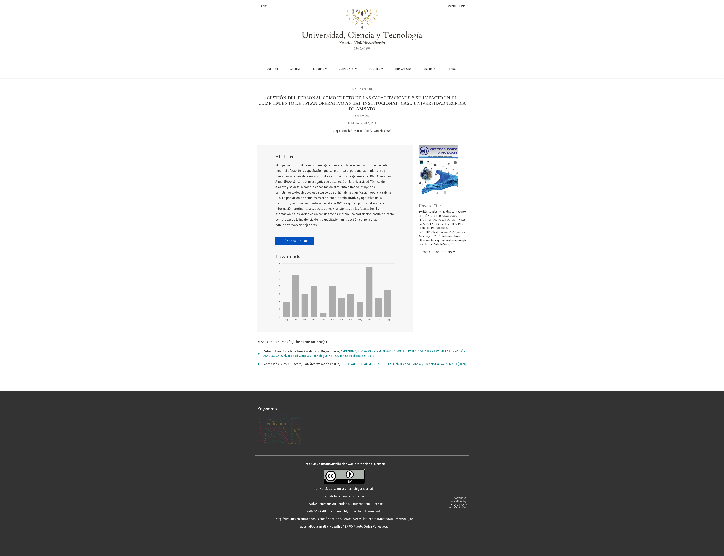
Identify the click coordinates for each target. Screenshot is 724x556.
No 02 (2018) (362, 89)
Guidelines (346, 69)
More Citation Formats (437, 252)
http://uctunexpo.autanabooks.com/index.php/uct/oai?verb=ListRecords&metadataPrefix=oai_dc (344, 519)
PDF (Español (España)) (295, 241)
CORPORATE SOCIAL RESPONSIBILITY (366, 364)
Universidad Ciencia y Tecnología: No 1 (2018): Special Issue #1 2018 (327, 356)
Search (452, 69)
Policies (375, 69)
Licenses (430, 69)
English (266, 6)
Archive (295, 69)
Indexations (403, 69)
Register (452, 6)
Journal (318, 69)
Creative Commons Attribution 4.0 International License (344, 504)
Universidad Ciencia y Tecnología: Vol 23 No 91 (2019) (429, 364)
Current (272, 69)
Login (462, 6)
